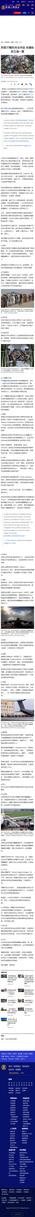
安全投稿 (11, 1192)
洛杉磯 (20, 1054)
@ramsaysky (22, 120)
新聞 (10, 1079)
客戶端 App (5, 1194)
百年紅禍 (22, 1168)
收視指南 (19, 1189)
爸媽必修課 (13, 1143)
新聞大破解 (26, 1112)
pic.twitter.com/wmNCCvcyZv (14, 536)
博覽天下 (17, 1090)
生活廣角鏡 (12, 1152)
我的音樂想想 (12, 1175)
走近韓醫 (24, 1143)
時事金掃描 (26, 1105)
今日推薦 (11, 1090)
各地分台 (23, 1)
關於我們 (11, 1189)
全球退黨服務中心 (14, 1200)
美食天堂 (11, 1159)
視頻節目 (25, 1066)
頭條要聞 (11, 1088)
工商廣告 (22, 1182)
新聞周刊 (12, 1112)
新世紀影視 (11, 1202)
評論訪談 (26, 1098)
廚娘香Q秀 (12, 1168)
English (25, 1056)
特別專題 (23, 1150)
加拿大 (15, 1054)
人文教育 (13, 1129)
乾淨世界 (28, 1198)
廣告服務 (18, 1192)
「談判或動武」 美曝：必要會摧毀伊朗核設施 (12, 1011)
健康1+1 (24, 1131)
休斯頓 (30, 1054)
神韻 (13, 1)
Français (4, 1059)
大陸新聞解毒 (26, 1123)
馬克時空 (25, 1121)
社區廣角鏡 (13, 1119)
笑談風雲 (12, 1133)
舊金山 (7, 1056)
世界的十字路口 (27, 1119)
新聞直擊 (12, 1110)
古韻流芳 (12, 1136)
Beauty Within (13, 1164)
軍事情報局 (26, 1114)
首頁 (2, 42)
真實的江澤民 (23, 1166)
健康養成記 (25, 1138)
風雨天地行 (23, 1171)
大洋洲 (25, 1054)
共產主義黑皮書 (24, 1173)
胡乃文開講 (25, 1136)
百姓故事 (22, 1175)
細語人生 (25, 1126)
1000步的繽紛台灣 (13, 1172)
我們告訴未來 (23, 1152)
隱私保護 (26, 1189)
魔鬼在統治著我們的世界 (26, 1162)
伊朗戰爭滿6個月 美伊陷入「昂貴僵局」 (11, 992)
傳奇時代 (22, 1155)
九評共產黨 (23, 1164)
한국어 (22, 1059)
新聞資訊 (7, 42)
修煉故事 (22, 1180)
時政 (16, 42)
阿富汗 (31, 89)
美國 (7, 383)
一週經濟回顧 (14, 1117)
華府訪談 (12, 1114)
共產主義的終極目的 (25, 1159)
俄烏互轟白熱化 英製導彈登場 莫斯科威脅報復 (29, 992)
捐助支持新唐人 (14, 1073)
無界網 (4, 1202)
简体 (32, 1)
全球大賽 (17, 1093)
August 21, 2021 (10, 543)
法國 (2, 1056)
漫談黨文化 (23, 1178)
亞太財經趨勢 (14, 1121)
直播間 (18, 1070)
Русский (11, 1059)
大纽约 (9, 1054)
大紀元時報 (21, 1198)
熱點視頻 (17, 1088)
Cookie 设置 (17, 1214)
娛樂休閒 (12, 1150)
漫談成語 (12, 1140)
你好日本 (11, 1155)
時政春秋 (25, 1108)
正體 (29, 1)
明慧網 (23, 1200)
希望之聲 (4, 1200)
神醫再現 (24, 1140)
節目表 (11, 1070)
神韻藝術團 (12, 1198)
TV (24, 12)
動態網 (29, 1200)
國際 (12, 42)
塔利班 (17, 92)
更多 (17, 1202)
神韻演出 (11, 1093)
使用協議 (4, 1192)
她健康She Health (27, 1133)
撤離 (27, 368)
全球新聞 (12, 1101)
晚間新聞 (12, 1108)
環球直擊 (12, 1103)
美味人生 (11, 1162)
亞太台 (13, 1056)
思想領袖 (25, 1110)
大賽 (18, 1)
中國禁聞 (12, 1105)
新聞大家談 (26, 1101)
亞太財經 (12, 1123)
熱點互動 (25, 1103)
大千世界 (11, 1166)
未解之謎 (12, 1131)
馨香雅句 (12, 1138)
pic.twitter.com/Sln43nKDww (18, 141)
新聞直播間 (17, 12)
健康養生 (25, 1129)
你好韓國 (11, 1157)
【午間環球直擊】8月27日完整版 (28, 1011)
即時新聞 (24, 1088)
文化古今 (12, 1145)
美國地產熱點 (14, 1147)
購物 (22, 1073)
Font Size (26, 84)
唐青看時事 (26, 1117)
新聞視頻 (13, 1098)
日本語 (17, 1059)
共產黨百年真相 (24, 1157)
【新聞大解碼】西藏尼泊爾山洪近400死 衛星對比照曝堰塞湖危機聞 (29, 979)
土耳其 (4, 869)
